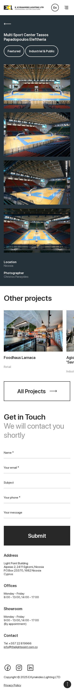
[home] (30, 7)
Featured (14, 51)
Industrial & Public (41, 51)
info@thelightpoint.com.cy (21, 647)
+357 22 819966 (20, 643)
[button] (66, 7)
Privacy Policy (12, 685)
